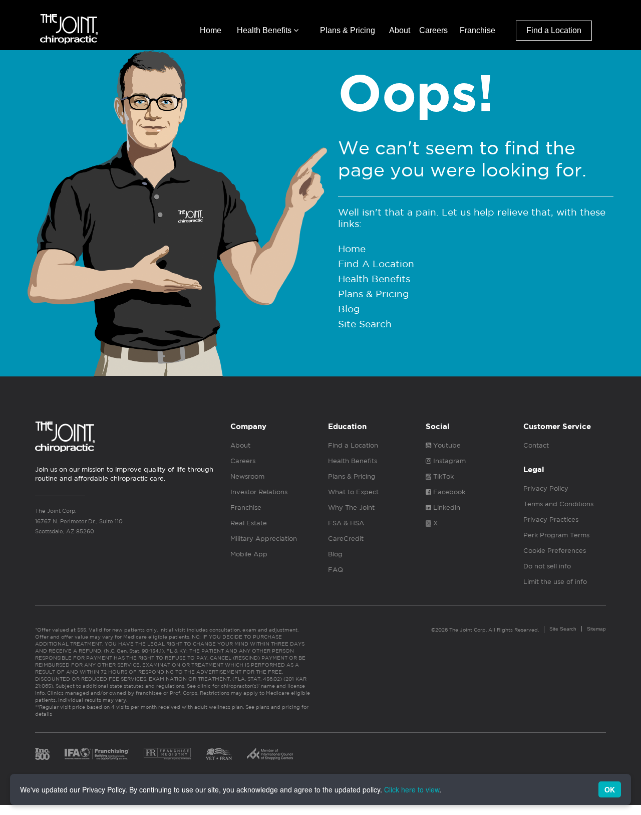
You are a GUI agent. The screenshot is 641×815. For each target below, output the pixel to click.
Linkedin (445, 507)
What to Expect (353, 492)
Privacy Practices (550, 519)
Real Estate (248, 523)
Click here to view (411, 789)
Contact (536, 445)
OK (609, 789)
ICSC (270, 754)
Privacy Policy (545, 488)
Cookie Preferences (554, 550)
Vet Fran (219, 754)
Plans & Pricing (347, 30)
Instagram (448, 461)
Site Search (365, 323)
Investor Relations (258, 492)
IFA (97, 754)
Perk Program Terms (556, 535)
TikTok (442, 476)
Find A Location (376, 263)
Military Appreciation (263, 538)
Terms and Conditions (558, 504)
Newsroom (247, 476)
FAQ (335, 569)
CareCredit (346, 538)
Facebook (448, 492)
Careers (433, 30)
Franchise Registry (167, 754)
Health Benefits (265, 30)
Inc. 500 (42, 754)
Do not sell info (547, 566)
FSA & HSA (346, 523)
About (399, 30)
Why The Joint (351, 507)
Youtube (446, 445)
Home (210, 30)
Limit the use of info (555, 581)
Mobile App (248, 554)
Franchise (477, 30)
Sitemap (596, 629)
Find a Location (553, 30)
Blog (349, 308)
